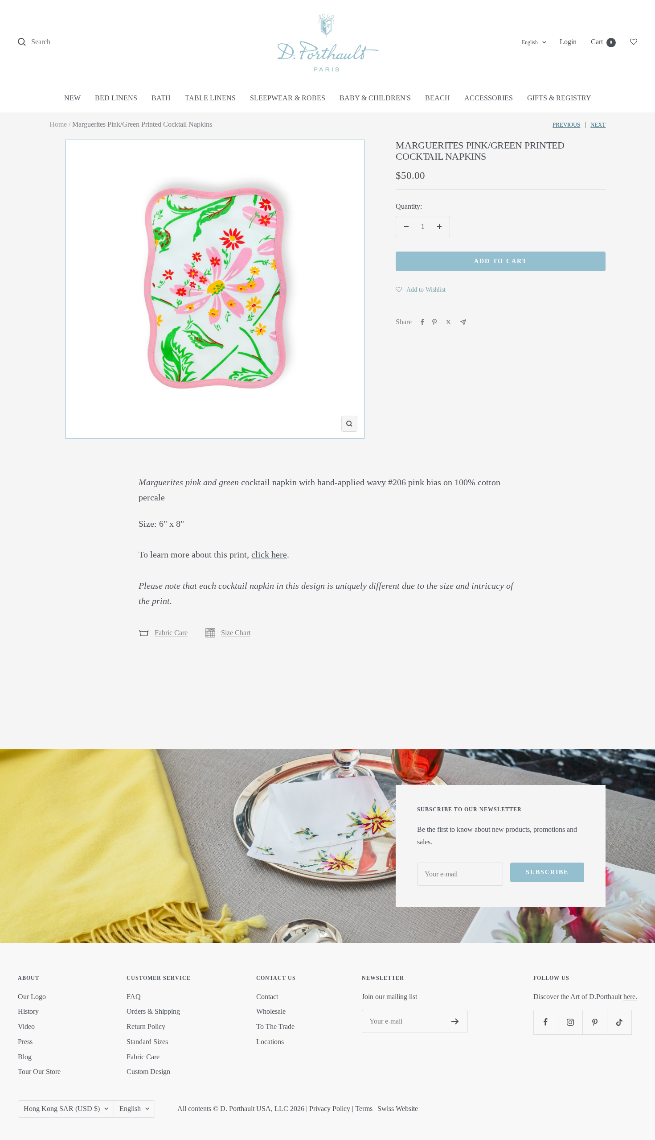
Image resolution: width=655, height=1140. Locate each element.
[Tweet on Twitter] (448, 322)
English (530, 42)
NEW (72, 98)
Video (26, 1026)
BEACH (437, 98)
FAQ (134, 996)
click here (269, 554)
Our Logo (32, 996)
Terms (364, 1108)
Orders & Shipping (153, 1011)
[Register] (455, 1021)
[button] (421, 289)
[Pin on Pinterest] (434, 322)
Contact (267, 996)
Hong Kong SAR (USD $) (62, 1108)
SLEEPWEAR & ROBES (287, 98)
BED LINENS (116, 98)
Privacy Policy (329, 1108)
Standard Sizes (147, 1041)
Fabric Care (171, 632)
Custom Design (148, 1071)
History (28, 1011)
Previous (566, 124)
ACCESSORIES (488, 98)
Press (25, 1041)
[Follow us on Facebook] (545, 1022)
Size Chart (235, 632)
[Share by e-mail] (463, 322)
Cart (601, 41)
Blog (25, 1057)
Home (58, 124)
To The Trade (275, 1026)
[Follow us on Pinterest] (594, 1022)
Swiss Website (397, 1108)
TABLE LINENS (210, 98)
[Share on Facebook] (422, 322)
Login (568, 41)
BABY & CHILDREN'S (375, 98)
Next (598, 124)
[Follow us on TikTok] (619, 1022)
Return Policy (146, 1026)
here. (630, 996)
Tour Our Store (39, 1071)
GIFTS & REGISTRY (559, 98)
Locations (270, 1041)
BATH (161, 98)
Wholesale (271, 1011)
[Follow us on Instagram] (570, 1022)
